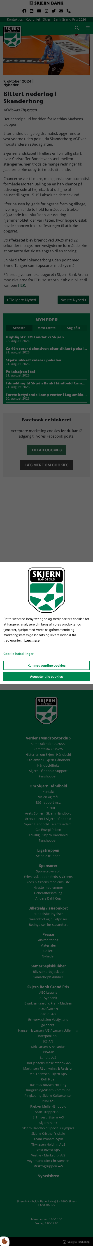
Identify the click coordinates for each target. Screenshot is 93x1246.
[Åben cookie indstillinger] (4, 1241)
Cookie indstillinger (18, 654)
